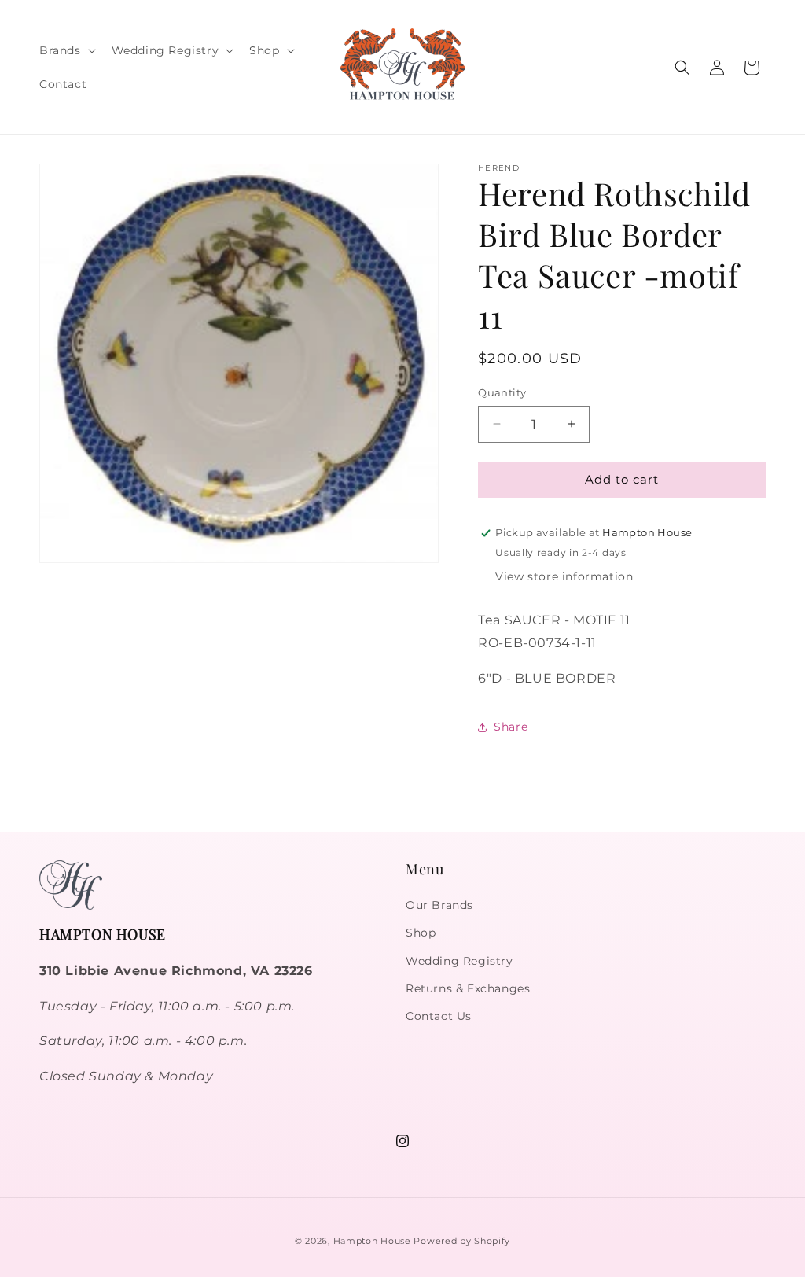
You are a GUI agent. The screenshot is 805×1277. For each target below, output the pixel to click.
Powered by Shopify (462, 1240)
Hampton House (372, 1240)
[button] (66, 50)
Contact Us (439, 1016)
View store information (564, 576)
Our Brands (439, 905)
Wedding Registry (459, 961)
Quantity (502, 392)
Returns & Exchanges (468, 988)
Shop (421, 933)
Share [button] (510, 726)
